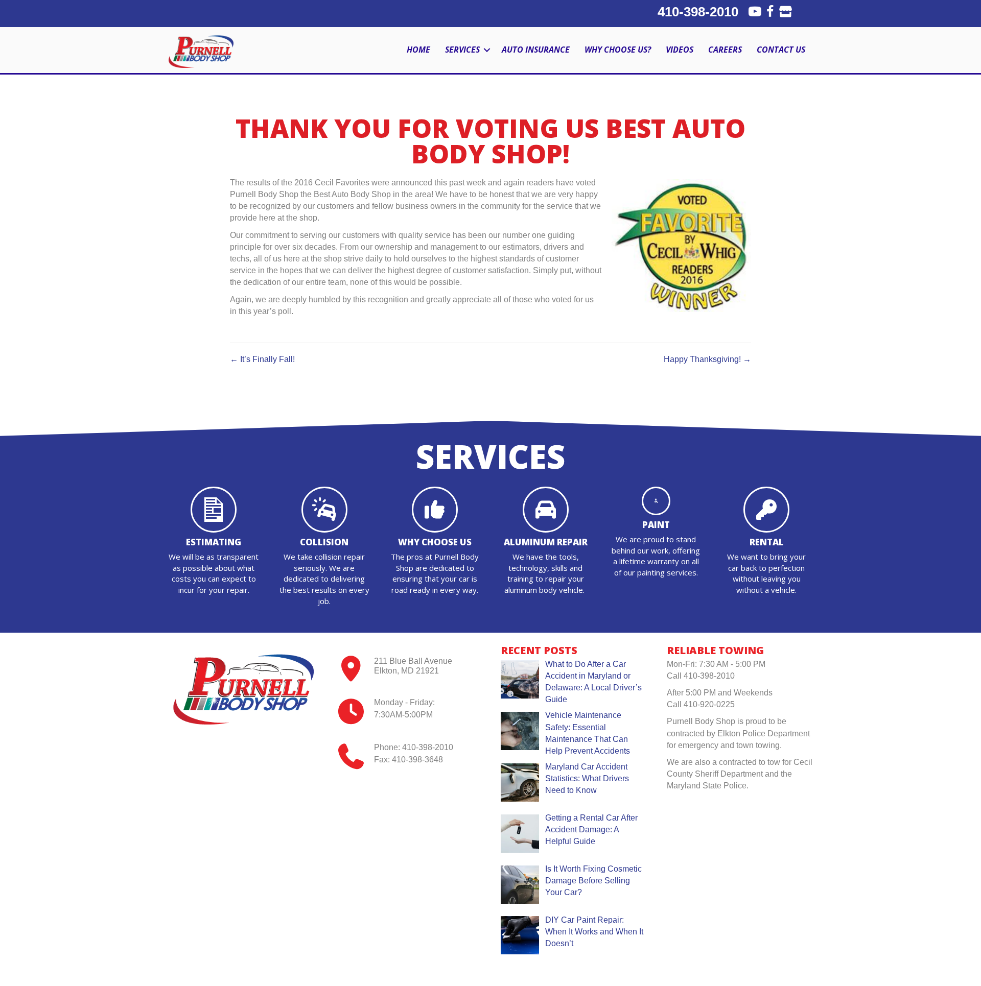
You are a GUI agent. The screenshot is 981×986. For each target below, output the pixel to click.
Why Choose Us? (618, 49)
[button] (487, 50)
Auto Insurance (536, 49)
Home (418, 49)
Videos (679, 49)
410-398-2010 (698, 11)
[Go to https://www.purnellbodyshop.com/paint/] (656, 535)
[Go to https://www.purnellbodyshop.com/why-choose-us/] (435, 541)
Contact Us (781, 49)
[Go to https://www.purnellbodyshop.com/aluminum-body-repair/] (545, 544)
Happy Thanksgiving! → (707, 359)
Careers (725, 49)
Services (462, 49)
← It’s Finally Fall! (262, 359)
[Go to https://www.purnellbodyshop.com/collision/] (324, 549)
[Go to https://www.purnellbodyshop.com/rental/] (766, 544)
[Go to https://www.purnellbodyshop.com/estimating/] (214, 544)
